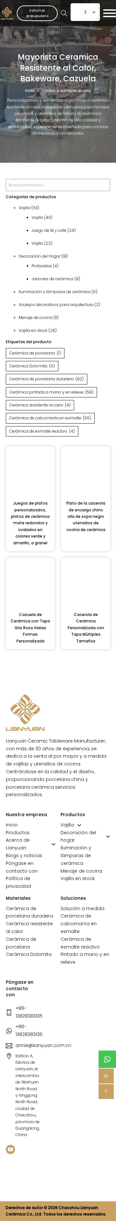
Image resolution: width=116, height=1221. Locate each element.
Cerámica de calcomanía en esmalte (50, 418)
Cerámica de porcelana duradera (46, 379)
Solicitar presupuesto (37, 13)
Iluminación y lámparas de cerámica (76, 856)
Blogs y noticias (24, 855)
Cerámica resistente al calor (40, 405)
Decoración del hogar (78, 836)
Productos (18, 832)
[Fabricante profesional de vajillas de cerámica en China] (7, 13)
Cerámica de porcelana (35, 353)
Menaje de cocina (81, 871)
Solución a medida (82, 908)
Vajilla (67, 825)
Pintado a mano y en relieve (85, 958)
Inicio (29, 90)
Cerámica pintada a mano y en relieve (51, 392)
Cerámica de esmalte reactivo (42, 431)
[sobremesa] (106, 1091)
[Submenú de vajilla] (79, 825)
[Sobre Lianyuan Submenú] (53, 844)
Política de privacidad (18, 882)
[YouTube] (10, 1150)
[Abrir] (109, 13)
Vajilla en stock (78, 878)
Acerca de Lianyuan (18, 844)
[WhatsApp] (107, 1059)
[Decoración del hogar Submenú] (108, 836)
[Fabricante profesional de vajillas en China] (25, 712)
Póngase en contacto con (22, 867)
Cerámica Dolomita (32, 366)
